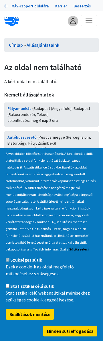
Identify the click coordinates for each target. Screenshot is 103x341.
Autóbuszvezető (22, 137)
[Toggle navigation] (89, 20)
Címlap (16, 45)
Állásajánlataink (43, 45)
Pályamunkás (19, 108)
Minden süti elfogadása (70, 331)
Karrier (61, 6)
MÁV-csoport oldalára (30, 6)
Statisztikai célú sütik (32, 286)
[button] (73, 21)
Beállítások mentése (29, 314)
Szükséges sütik (26, 260)
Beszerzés (82, 6)
